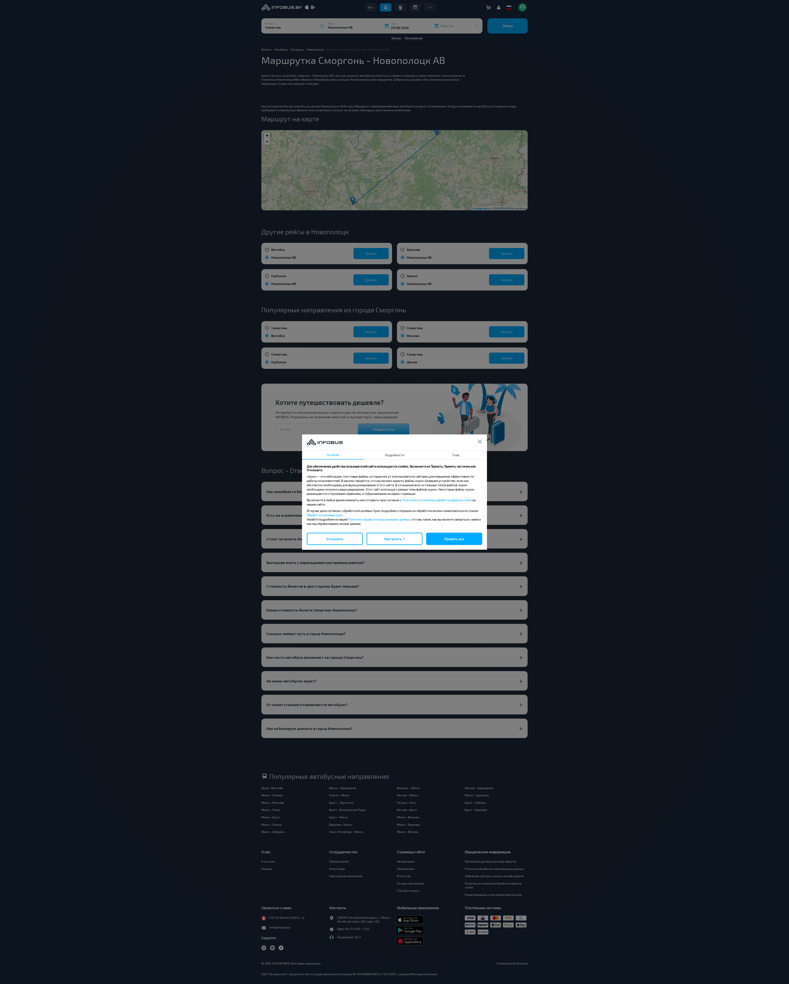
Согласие (332, 454)
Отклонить (334, 539)
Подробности (394, 455)
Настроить (392, 539)
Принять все (454, 539)
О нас (456, 455)
